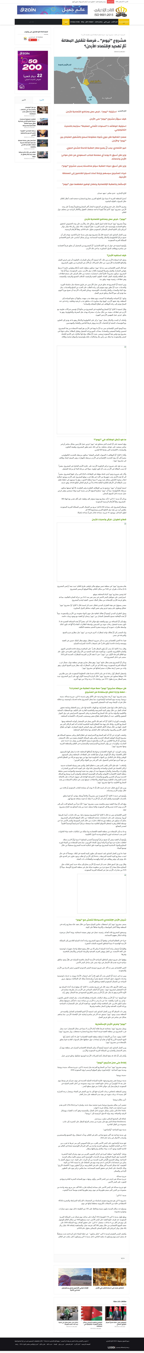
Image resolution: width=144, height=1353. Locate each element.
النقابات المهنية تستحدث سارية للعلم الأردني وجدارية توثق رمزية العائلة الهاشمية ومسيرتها (27, 122)
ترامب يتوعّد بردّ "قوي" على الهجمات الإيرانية (94, 1)
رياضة (82, 22)
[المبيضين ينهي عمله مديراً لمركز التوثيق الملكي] (115, 1313)
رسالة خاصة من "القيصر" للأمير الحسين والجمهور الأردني (28, 133)
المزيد (66, 22)
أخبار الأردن (114, 22)
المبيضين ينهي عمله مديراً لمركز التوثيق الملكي (116, 1323)
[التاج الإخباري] (111, 11)
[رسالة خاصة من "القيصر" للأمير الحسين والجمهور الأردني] (42, 133)
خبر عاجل (117, 34)
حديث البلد (49, 1344)
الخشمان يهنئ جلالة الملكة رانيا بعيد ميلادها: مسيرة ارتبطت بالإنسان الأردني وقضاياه (27, 143)
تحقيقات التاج (89, 22)
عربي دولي (107, 22)
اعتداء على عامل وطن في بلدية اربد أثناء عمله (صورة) (68, 1323)
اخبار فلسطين (69, 1344)
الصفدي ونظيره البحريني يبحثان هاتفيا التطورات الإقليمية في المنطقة (92, 1324)
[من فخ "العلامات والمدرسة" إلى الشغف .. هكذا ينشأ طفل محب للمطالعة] (42, 110)
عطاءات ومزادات (75, 22)
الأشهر (24, 100)
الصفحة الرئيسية (124, 22)
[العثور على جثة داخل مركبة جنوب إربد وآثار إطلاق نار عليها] (42, 154)
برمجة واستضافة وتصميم (122, 1347)
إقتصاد (55, 1344)
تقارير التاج (42, 1344)
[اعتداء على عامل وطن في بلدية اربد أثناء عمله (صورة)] (67, 1313)
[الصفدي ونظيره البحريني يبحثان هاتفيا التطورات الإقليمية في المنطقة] (91, 1313)
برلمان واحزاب (99, 22)
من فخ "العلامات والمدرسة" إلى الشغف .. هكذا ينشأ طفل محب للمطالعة (28, 110)
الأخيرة (42, 100)
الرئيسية (122, 34)
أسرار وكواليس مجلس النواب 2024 (29, 1344)
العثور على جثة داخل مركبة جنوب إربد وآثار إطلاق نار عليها (27, 154)
